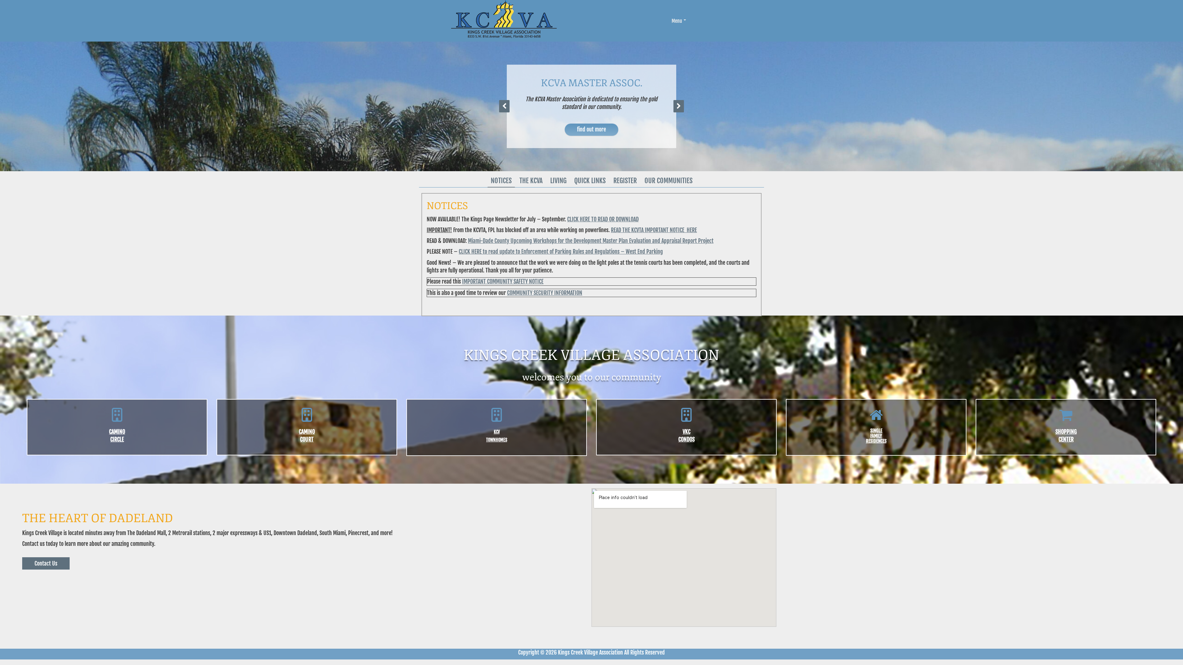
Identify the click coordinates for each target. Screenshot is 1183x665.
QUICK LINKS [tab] (590, 180)
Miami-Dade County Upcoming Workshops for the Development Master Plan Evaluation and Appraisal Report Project (590, 240)
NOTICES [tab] (501, 180)
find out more (591, 129)
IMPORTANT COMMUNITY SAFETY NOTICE (502, 281)
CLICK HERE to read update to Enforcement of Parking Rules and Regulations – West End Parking (561, 251)
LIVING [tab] (558, 180)
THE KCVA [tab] (531, 180)
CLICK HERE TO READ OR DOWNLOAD (603, 219)
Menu (677, 21)
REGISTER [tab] (625, 180)
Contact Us (46, 563)
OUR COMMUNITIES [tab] (668, 180)
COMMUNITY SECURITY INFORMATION (544, 292)
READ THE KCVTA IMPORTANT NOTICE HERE (654, 230)
